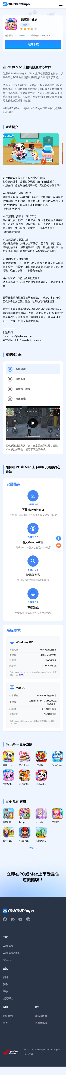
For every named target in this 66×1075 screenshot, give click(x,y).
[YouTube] (20, 919)
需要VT (22, 675)
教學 (5, 984)
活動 (5, 991)
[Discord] (13, 919)
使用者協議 (41, 1022)
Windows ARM (11, 952)
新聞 (5, 977)
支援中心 (8, 1022)
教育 (25, 24)
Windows (8, 945)
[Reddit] (28, 919)
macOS (7, 959)
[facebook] (5, 919)
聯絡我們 (8, 1015)
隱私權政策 (41, 1015)
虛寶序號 (8, 998)
